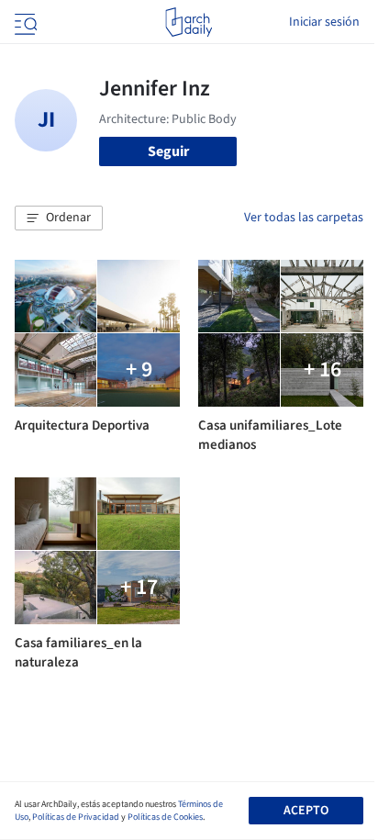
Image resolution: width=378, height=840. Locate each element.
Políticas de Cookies (165, 817)
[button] (59, 218)
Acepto (306, 810)
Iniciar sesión (324, 22)
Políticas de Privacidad (75, 817)
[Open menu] (24, 22)
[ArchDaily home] (188, 22)
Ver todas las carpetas (303, 217)
